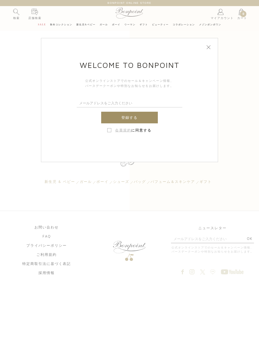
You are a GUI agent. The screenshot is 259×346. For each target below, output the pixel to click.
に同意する (133, 130)
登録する (129, 118)
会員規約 (123, 130)
